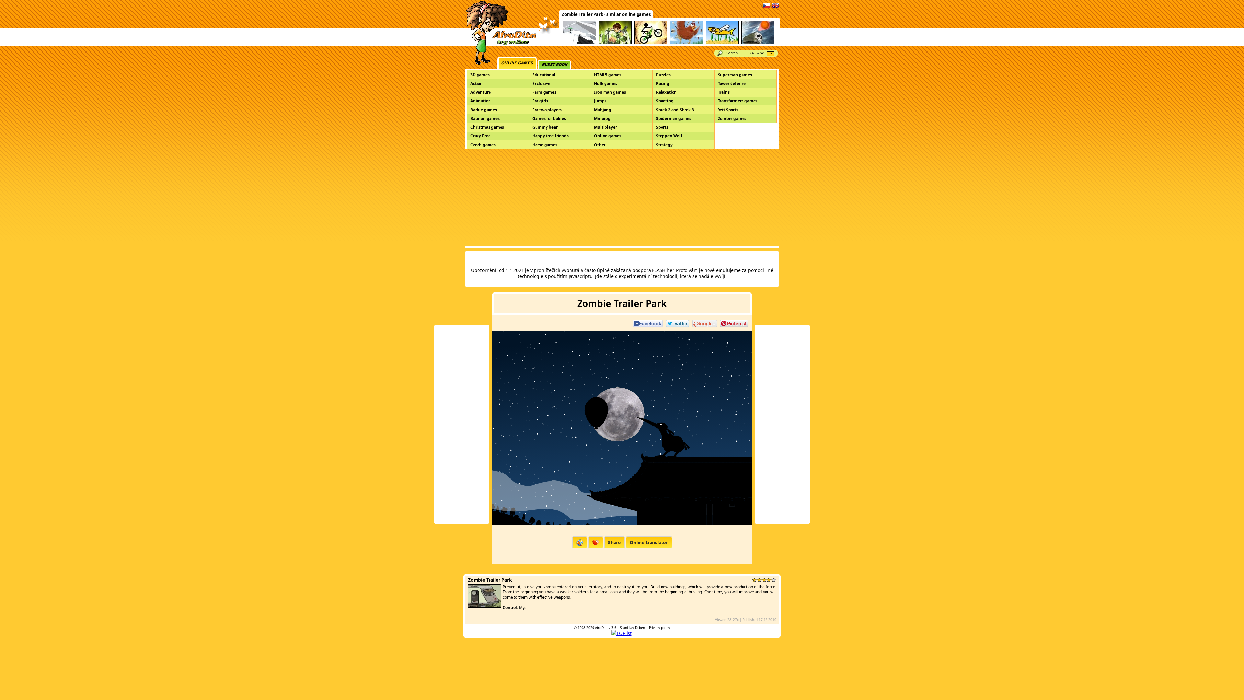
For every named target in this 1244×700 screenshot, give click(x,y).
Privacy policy (659, 627)
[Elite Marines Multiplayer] (579, 43)
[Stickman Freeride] (651, 43)
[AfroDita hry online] (499, 44)
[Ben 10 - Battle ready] (615, 43)
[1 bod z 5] (754, 580)
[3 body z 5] (764, 580)
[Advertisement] (622, 197)
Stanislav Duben (632, 627)
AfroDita (601, 627)
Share (614, 542)
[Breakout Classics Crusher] (758, 43)
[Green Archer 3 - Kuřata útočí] (686, 43)
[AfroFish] (722, 43)
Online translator (649, 542)
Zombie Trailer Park (490, 580)
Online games (517, 63)
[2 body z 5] (759, 580)
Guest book (554, 64)
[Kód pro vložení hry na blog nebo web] (579, 542)
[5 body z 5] (773, 580)
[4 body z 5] (768, 580)
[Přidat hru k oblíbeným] (595, 542)
